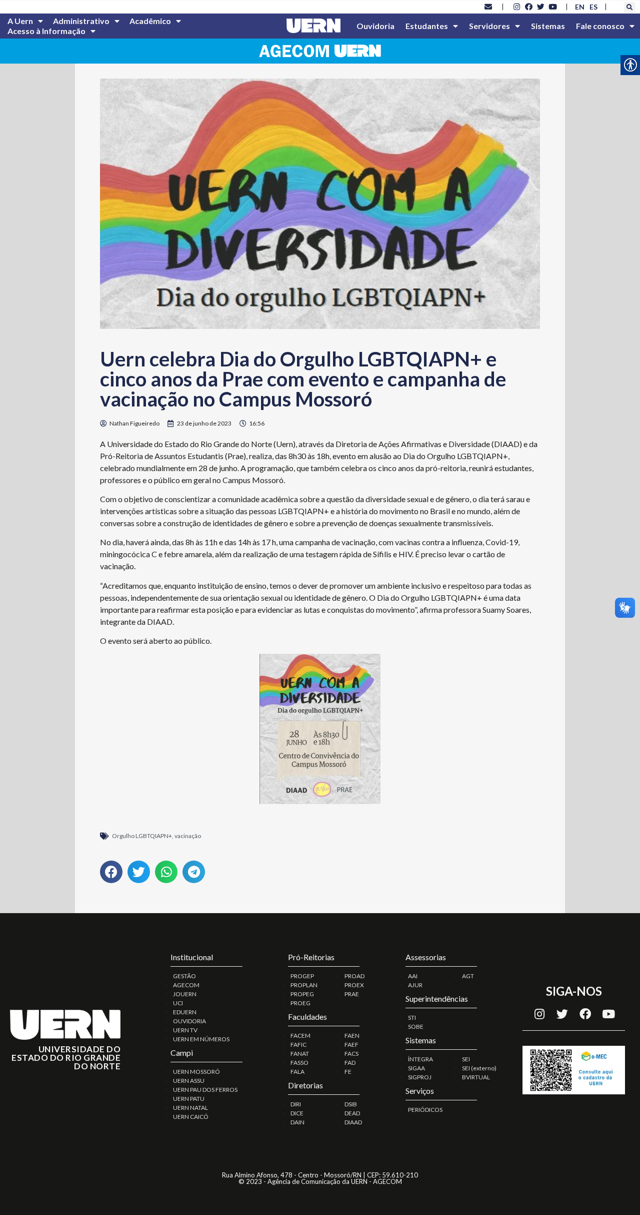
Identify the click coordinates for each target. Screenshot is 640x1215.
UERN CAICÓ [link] (190, 1116)
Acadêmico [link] (150, 21)
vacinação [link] (187, 836)
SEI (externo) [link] (479, 1068)
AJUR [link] (415, 985)
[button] (629, 7)
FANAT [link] (299, 1053)
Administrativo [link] (81, 21)
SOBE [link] (416, 1026)
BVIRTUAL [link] (476, 1077)
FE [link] (348, 1071)
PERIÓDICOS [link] (425, 1109)
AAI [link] (413, 976)
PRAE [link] (351, 994)
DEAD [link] (352, 1113)
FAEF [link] (351, 1044)
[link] (488, 7)
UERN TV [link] (185, 1030)
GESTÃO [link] (184, 976)
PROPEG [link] (302, 994)
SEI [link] (466, 1059)
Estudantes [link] (427, 26)
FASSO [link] (299, 1062)
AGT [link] (468, 976)
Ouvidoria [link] (375, 26)
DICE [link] (297, 1113)
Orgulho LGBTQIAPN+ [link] (142, 836)
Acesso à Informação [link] (47, 31)
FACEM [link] (300, 1035)
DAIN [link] (297, 1122)
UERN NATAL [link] (190, 1107)
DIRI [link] (295, 1104)
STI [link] (412, 1017)
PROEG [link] (300, 1003)
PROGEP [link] (302, 976)
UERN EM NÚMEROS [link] (201, 1039)
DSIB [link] (350, 1104)
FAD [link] (350, 1062)
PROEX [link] (354, 985)
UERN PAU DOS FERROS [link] (205, 1089)
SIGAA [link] (416, 1068)
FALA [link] (297, 1071)
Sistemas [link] (548, 26)
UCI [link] (178, 1003)
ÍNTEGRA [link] (420, 1059)
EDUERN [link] (184, 1012)
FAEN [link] (352, 1035)
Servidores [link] (489, 26)
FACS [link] (351, 1053)
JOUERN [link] (184, 994)
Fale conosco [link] (600, 26)
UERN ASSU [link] (188, 1080)
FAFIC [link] (298, 1044)
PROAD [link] (354, 976)
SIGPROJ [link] (420, 1077)
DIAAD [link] (353, 1122)
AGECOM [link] (186, 985)
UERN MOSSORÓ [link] (196, 1071)
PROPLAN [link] (304, 985)
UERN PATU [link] (188, 1098)
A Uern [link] (20, 21)
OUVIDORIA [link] (189, 1021)
